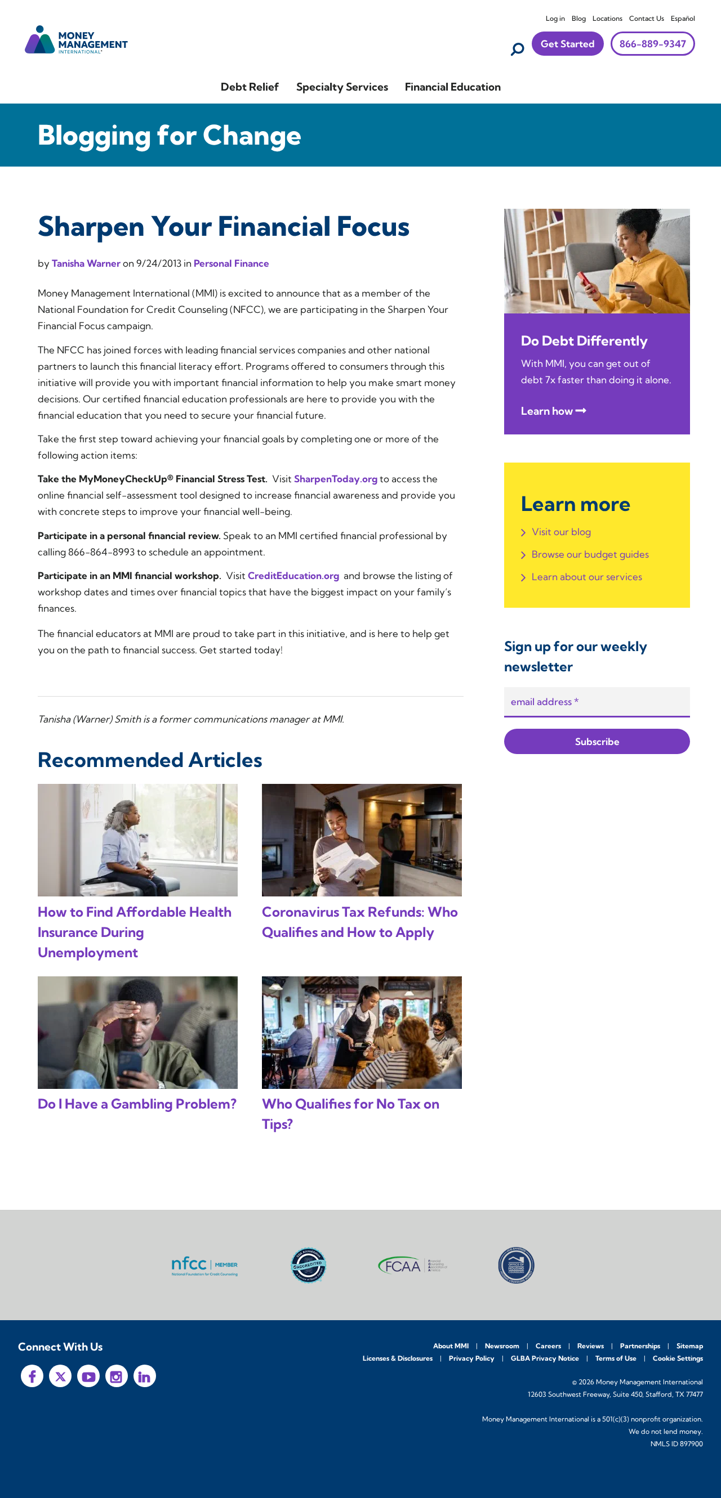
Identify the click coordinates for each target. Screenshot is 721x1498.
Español (683, 18)
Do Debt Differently (584, 340)
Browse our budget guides (590, 554)
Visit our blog (561, 531)
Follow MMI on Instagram (116, 1376)
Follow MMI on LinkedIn (144, 1376)
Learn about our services (587, 576)
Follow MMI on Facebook (32, 1376)
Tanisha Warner (87, 263)
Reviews (590, 1346)
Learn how (547, 411)
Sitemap (690, 1346)
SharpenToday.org (335, 479)
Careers (548, 1346)
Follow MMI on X (60, 1376)
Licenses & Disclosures (398, 1358)
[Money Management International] (76, 38)
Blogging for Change (169, 134)
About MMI (451, 1346)
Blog (579, 18)
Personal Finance (231, 263)
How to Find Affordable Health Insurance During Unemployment (135, 932)
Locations (607, 18)
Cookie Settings (678, 1358)
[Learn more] (597, 260)
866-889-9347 (653, 44)
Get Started (568, 44)
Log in (555, 18)
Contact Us (646, 18)
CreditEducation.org (293, 575)
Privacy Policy (472, 1358)
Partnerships (640, 1346)
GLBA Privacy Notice (545, 1358)
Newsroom (502, 1346)
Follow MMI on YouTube (88, 1376)
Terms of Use (616, 1358)
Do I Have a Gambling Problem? (137, 1103)
